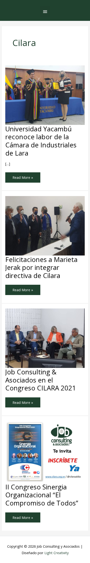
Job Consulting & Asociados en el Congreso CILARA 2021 (40, 379)
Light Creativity (56, 552)
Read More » (22, 176)
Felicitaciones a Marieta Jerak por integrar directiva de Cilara (41, 267)
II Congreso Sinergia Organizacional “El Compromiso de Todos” (41, 494)
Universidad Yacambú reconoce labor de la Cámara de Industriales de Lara (41, 140)
